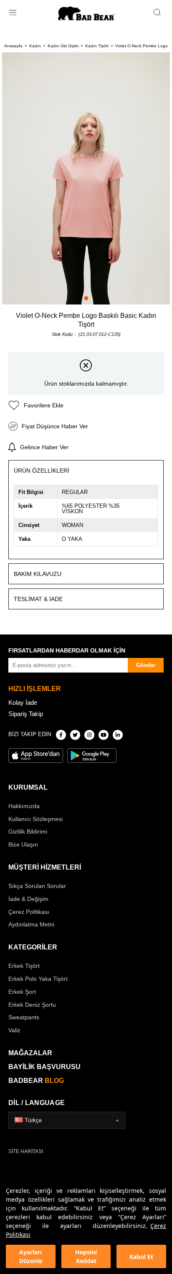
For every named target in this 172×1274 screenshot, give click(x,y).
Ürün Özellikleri (41, 470)
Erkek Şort (22, 991)
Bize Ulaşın (23, 844)
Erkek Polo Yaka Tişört (38, 978)
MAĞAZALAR (30, 1053)
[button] (86, 298)
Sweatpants (23, 1017)
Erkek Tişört (24, 965)
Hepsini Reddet (86, 1256)
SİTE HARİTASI (25, 1151)
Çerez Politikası (28, 911)
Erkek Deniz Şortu (32, 1004)
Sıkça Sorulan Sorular (37, 886)
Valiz (14, 1030)
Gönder (145, 665)
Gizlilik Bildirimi (27, 831)
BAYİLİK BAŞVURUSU (44, 1066)
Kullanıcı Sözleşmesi (35, 819)
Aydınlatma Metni (31, 924)
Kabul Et (141, 1257)
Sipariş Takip (25, 713)
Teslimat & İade (38, 599)
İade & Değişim (28, 898)
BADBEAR (36, 1080)
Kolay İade (22, 702)
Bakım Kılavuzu (37, 573)
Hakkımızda (24, 806)
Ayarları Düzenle (30, 1256)
